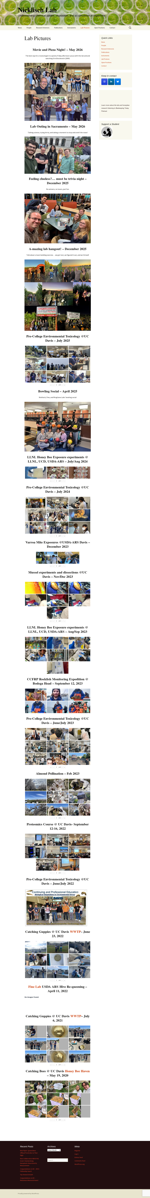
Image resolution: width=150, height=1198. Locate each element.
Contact (112, 28)
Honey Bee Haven (77, 1070)
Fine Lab (34, 986)
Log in (76, 1154)
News (20, 28)
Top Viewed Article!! (26, 1175)
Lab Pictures (85, 28)
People (29, 28)
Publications (58, 28)
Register (77, 1151)
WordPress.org (80, 1164)
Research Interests (42, 28)
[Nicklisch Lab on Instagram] (104, 81)
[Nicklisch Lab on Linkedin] (111, 81)
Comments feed (80, 1161)
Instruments (71, 28)
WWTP (75, 931)
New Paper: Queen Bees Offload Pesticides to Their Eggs (29, 1153)
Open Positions (99, 28)
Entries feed (79, 1157)
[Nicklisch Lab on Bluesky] (118, 81)
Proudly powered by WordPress (28, 1193)
